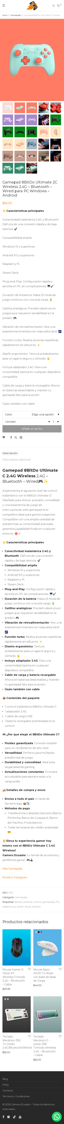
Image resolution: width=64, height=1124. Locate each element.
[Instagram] (8, 1116)
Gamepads (15, 15)
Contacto (7, 1090)
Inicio (4, 15)
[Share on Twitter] (15, 437)
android (27, 901)
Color (8, 414)
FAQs (5, 1084)
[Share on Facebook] (11, 437)
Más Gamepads (12, 868)
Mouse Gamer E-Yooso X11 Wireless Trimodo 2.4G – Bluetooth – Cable (13, 977)
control (37, 901)
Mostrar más (8, 989)
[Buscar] (54, 6)
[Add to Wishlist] (5, 437)
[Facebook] (3, 1116)
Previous (3, 60)
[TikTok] (14, 1116)
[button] (57, 1117)
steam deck (23, 906)
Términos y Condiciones (16, 1096)
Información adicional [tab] (16, 459)
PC (57, 901)
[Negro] (39, 932)
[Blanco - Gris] (5, 999)
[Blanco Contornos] (8, 999)
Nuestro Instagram (14, 877)
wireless (36, 906)
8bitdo (18, 901)
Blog (5, 1079)
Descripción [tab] (10, 453)
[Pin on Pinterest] (21, 437)
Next (61, 60)
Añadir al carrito (32, 428)
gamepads (48, 901)
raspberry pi (9, 906)
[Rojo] (41, 932)
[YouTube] (20, 1116)
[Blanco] (36, 932)
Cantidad (10, 421)
